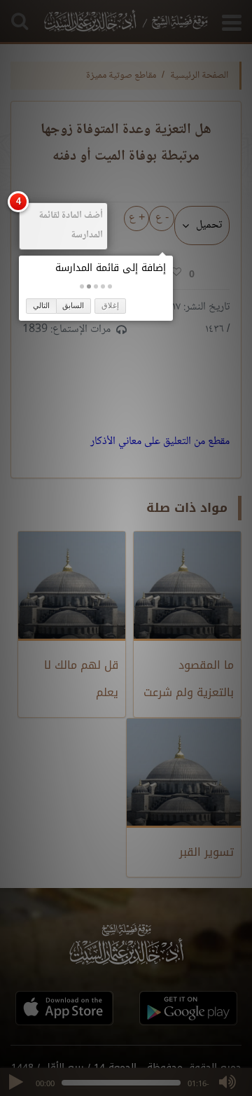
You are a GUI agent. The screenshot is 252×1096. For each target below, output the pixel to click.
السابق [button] (73, 305)
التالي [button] (41, 305)
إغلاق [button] (110, 305)
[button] (110, 286)
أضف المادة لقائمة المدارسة (70, 225)
